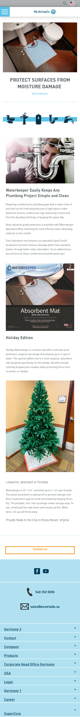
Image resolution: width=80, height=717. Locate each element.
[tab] (40, 628)
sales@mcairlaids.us (45, 606)
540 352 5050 (45, 592)
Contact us (40, 549)
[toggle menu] (5, 12)
